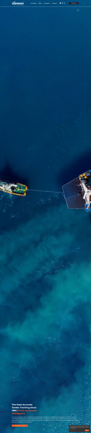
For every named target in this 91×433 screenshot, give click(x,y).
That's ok (87, 430)
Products (33, 3)
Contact (54, 3)
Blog (40, 3)
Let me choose (72, 430)
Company (47, 3)
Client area (73, 3)
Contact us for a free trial (20, 425)
